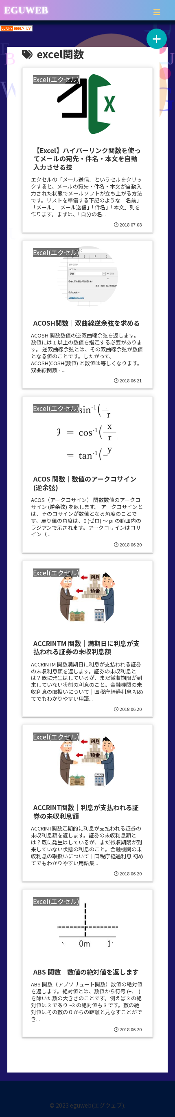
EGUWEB (26, 10)
